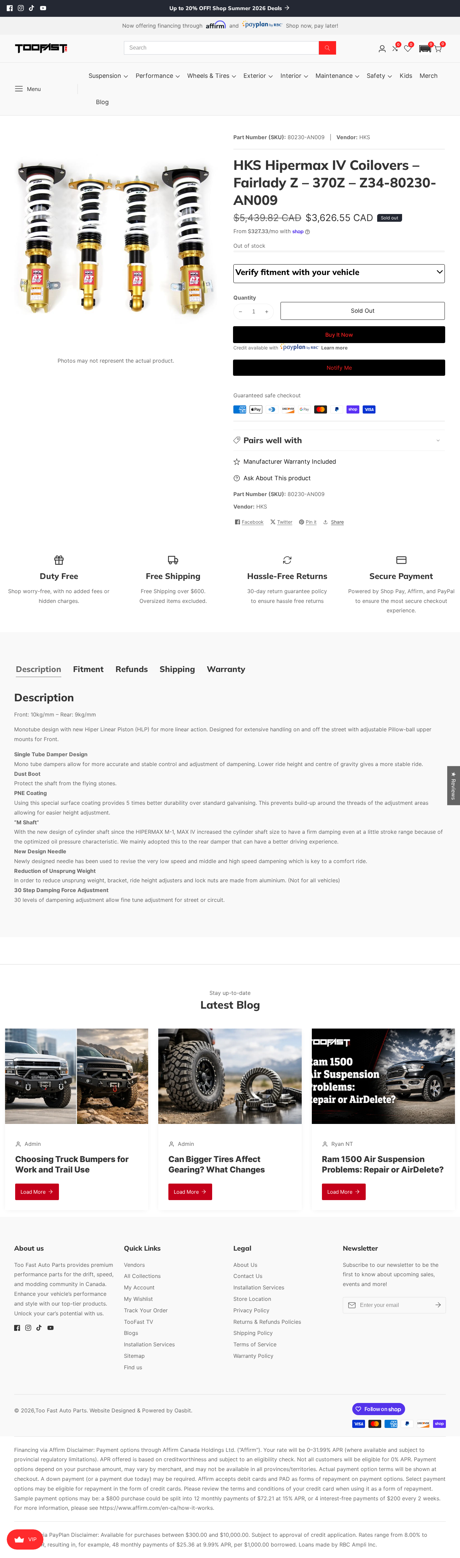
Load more (33, 1192)
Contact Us (247, 1276)
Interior (291, 75)
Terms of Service (254, 1344)
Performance (154, 75)
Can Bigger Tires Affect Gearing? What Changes (63, 1164)
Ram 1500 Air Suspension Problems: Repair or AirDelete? (229, 1164)
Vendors (134, 1264)
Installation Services (149, 1344)
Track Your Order (146, 1310)
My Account (139, 1287)
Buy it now (339, 334)
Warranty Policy (253, 1355)
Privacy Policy (251, 1310)
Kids (406, 75)
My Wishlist (138, 1298)
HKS (261, 506)
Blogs (131, 1333)
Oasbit (182, 1410)
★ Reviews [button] (453, 785)
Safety (376, 75)
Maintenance (334, 75)
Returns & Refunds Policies (267, 1321)
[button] (425, 49)
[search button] (327, 48)
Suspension (105, 75)
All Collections (142, 1276)
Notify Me (339, 367)
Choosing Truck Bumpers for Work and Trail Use (378, 1164)
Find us (133, 1367)
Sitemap (134, 1355)
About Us (245, 1264)
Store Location (252, 1298)
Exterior (254, 75)
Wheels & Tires (208, 75)
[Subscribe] (438, 1305)
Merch (429, 75)
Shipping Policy (253, 1333)
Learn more (334, 347)
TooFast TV (138, 1321)
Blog (102, 101)
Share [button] (337, 522)
